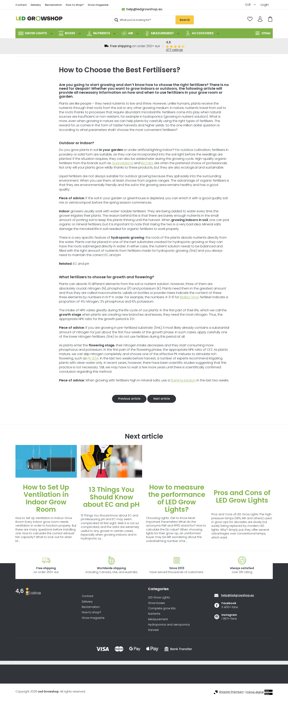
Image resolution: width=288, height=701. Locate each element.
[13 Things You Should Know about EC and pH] (111, 461)
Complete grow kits (162, 608)
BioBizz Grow (189, 297)
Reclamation (53, 5)
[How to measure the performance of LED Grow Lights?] (176, 461)
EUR (248, 4)
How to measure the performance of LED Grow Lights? (176, 498)
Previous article (129, 399)
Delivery (36, 5)
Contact (21, 5)
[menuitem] (35, 33)
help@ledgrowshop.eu (144, 9)
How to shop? (75, 5)
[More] (262, 33)
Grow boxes (156, 603)
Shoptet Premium (231, 692)
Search (185, 20)
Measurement (158, 619)
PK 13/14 (93, 358)
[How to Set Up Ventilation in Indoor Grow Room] (46, 461)
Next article (161, 399)
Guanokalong (122, 163)
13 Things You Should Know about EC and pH (111, 497)
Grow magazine (98, 5)
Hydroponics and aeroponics (169, 625)
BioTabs (147, 163)
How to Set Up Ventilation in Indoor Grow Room (46, 498)
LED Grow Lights (159, 597)
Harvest (153, 630)
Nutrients (154, 614)
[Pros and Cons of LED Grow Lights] (242, 461)
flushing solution (183, 380)
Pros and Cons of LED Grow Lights (242, 496)
